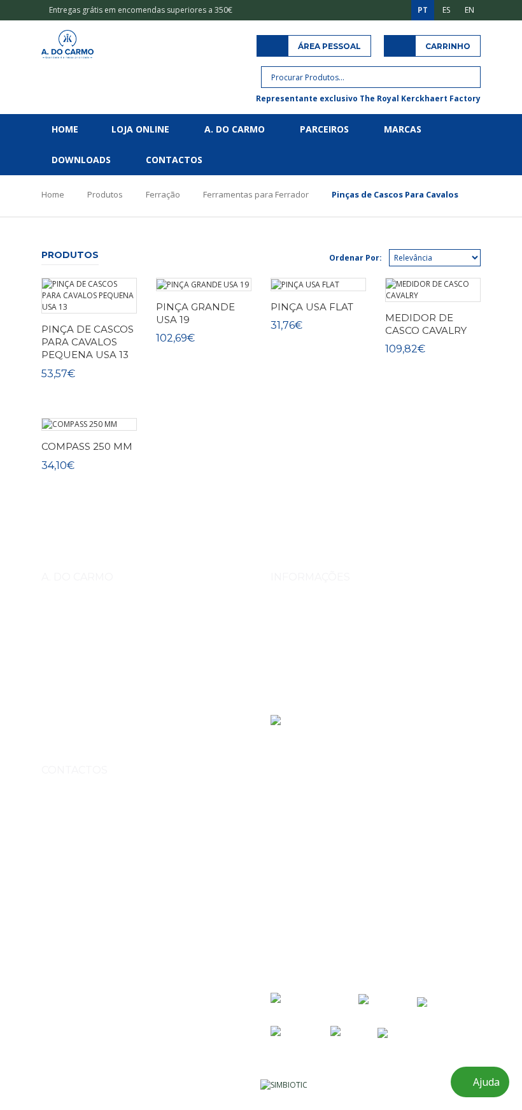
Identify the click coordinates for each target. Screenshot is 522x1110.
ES (446, 9)
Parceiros (324, 129)
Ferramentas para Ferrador (256, 194)
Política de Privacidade (312, 665)
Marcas (402, 129)
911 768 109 (128, 835)
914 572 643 (77, 835)
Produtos (105, 194)
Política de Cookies (305, 683)
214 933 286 (148, 865)
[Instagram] (52, 927)
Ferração (163, 194)
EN (469, 9)
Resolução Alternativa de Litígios (329, 701)
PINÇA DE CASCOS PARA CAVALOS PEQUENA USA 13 (87, 342)
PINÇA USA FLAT (312, 307)
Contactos (174, 160)
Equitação (105, 715)
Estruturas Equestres (169, 715)
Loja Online (140, 129)
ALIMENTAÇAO (116, 735)
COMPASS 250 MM (86, 446)
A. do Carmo (234, 129)
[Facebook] (80, 927)
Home (65, 129)
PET (159, 735)
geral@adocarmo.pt (92, 894)
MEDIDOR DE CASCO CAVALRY (426, 324)
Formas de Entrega (305, 612)
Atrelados (63, 735)
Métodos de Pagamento (314, 629)
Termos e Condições (308, 647)
